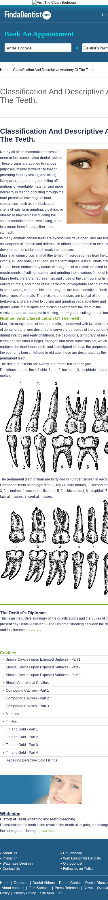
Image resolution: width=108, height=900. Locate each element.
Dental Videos (44, 883)
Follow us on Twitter (78, 869)
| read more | (33, 630)
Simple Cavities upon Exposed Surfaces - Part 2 (43, 667)
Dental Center (70, 883)
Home (5, 883)
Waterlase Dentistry (18, 863)
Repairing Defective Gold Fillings (31, 760)
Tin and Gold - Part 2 (22, 737)
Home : (5, 70)
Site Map (47, 893)
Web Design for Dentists (82, 858)
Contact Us (11, 869)
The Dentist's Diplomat (23, 612)
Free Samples (39, 888)
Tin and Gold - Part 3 (22, 745)
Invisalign (10, 858)
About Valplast (13, 888)
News (88, 888)
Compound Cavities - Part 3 (27, 706)
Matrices (12, 714)
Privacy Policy (25, 893)
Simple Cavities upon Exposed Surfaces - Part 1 (43, 659)
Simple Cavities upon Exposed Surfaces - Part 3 (43, 675)
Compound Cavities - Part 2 (27, 698)
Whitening (10, 813)
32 (60, 893)
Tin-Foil (12, 722)
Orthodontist (72, 863)
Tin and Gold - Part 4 (22, 753)
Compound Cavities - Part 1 (27, 691)
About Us (10, 853)
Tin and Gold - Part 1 (22, 729)
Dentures (21, 883)
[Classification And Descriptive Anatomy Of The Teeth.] (25, 19)
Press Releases (67, 888)
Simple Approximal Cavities (27, 683)
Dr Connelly (72, 853)
